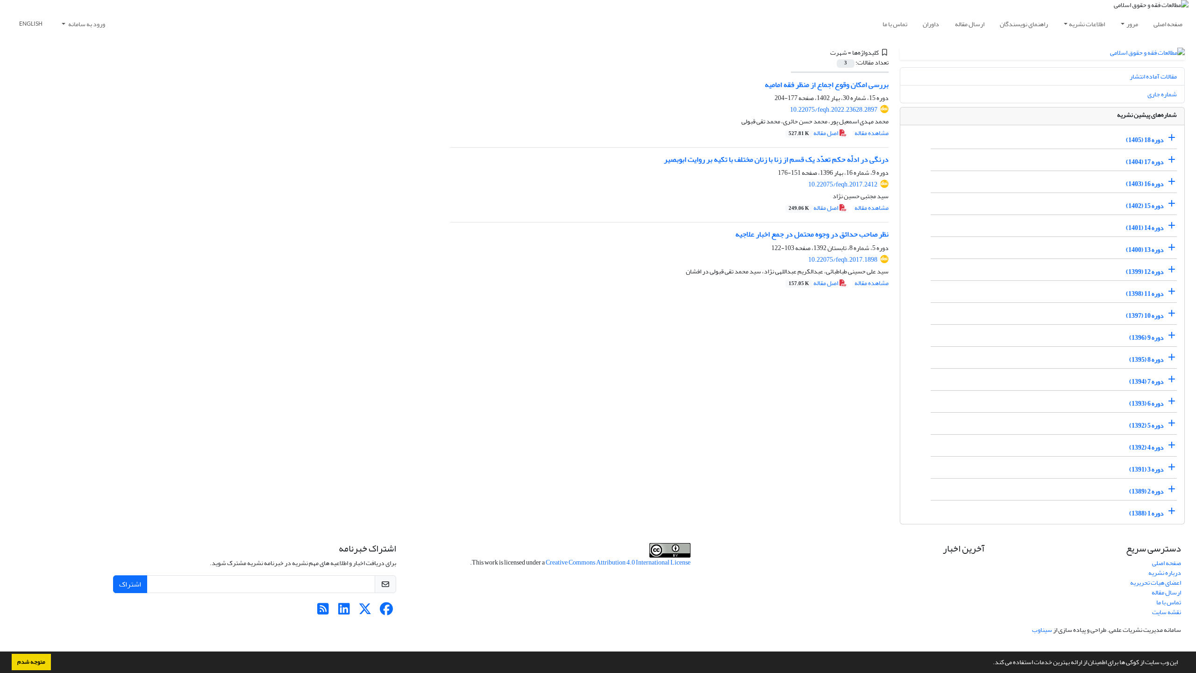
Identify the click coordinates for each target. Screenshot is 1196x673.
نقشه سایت (1166, 612)
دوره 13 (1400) (1145, 249)
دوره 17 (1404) (1145, 162)
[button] (990, 663)
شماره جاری (1162, 94)
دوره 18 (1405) (1145, 140)
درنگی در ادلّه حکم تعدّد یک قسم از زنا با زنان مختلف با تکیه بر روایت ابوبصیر (776, 159)
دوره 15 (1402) (1145, 206)
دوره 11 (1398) (1145, 293)
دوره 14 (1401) (1145, 228)
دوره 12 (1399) (1145, 271)
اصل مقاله (814, 133)
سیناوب (1042, 629)
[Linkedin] (344, 611)
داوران (931, 24)
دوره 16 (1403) (1145, 184)
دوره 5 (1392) (1146, 425)
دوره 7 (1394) (1146, 381)
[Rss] (323, 611)
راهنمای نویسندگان (1024, 24)
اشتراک (130, 584)
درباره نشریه (1164, 572)
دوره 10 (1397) (1145, 315)
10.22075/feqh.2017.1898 (842, 259)
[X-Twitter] (365, 611)
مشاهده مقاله (871, 133)
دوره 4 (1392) (1146, 447)
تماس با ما (895, 24)
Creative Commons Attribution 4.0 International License (618, 562)
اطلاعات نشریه (1087, 24)
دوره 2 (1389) (1146, 491)
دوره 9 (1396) (1146, 337)
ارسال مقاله (969, 24)
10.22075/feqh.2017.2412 (842, 184)
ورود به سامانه (86, 24)
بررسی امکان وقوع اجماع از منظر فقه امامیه (827, 85)
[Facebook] (386, 611)
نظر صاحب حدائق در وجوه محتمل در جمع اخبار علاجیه (812, 234)
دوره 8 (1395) (1146, 359)
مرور (1132, 24)
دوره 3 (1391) (1146, 469)
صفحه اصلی (1167, 24)
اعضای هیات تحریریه (1155, 582)
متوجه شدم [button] (31, 661)
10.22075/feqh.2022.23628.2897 (833, 109)
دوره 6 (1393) (1146, 403)
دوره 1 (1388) (1146, 513)
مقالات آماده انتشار (1153, 76)
